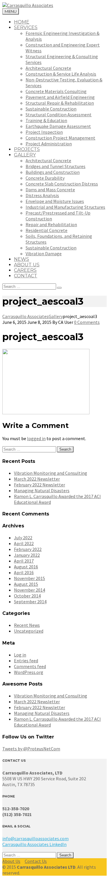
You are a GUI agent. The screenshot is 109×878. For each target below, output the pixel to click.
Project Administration (49, 144)
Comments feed (30, 666)
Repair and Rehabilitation (51, 224)
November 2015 (29, 578)
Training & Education (46, 120)
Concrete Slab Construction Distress (62, 184)
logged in (36, 438)
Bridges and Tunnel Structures (55, 166)
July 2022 (23, 537)
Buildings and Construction (53, 172)
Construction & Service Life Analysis (61, 74)
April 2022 (24, 543)
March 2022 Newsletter (37, 479)
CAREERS (25, 270)
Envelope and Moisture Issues (55, 201)
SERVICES (25, 27)
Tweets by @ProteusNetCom (31, 749)
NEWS (21, 259)
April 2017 (24, 561)
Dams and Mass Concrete (50, 189)
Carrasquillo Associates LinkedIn (34, 844)
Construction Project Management (60, 138)
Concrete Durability (45, 178)
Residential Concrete (46, 230)
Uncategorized (28, 631)
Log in (20, 655)
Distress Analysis (42, 195)
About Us (11, 861)
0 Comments (87, 322)
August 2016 (26, 567)
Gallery (56, 316)
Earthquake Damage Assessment (58, 126)
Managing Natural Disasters (41, 490)
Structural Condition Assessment (59, 114)
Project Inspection (44, 132)
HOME (21, 22)
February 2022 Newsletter (39, 485)
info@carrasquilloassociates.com (35, 838)
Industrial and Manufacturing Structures (65, 207)
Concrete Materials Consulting (56, 91)
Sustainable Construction (51, 109)
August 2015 (26, 584)
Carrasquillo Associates (25, 316)
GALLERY (25, 155)
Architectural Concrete (48, 68)
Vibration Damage (44, 253)
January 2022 (27, 555)
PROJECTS (27, 149)
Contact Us (36, 861)
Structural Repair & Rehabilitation (60, 103)
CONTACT (25, 276)
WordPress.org (28, 672)
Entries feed (26, 660)
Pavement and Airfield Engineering (60, 97)
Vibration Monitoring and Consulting (50, 473)
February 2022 (28, 549)
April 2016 (24, 572)
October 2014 (27, 596)
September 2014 (30, 601)
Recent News (27, 625)
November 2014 (29, 590)
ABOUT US (27, 264)
